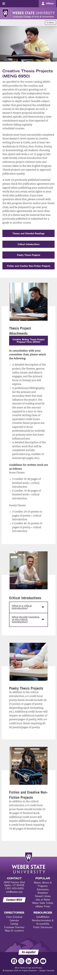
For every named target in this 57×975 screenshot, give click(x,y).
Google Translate (46, 970)
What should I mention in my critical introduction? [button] (26, 619)
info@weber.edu (14, 891)
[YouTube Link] (43, 961)
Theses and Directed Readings (28, 233)
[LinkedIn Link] (29, 961)
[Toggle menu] (3, 3)
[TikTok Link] (36, 961)
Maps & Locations (14, 930)
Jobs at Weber (42, 899)
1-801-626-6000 (14, 888)
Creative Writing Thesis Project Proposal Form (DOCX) (29, 340)
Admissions (43, 889)
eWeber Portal (42, 906)
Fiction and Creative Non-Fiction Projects (28, 265)
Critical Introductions (29, 244)
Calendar (14, 920)
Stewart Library (43, 896)
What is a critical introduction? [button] (22, 607)
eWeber (50, 3)
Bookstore (43, 892)
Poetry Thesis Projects (28, 254)
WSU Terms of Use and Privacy (28, 967)
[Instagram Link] (21, 961)
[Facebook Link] (14, 961)
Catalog (14, 923)
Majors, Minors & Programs (43, 884)
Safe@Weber (42, 916)
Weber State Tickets (42, 902)
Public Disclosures (42, 927)
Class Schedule (14, 916)
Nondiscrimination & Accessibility (43, 922)
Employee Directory (14, 927)
